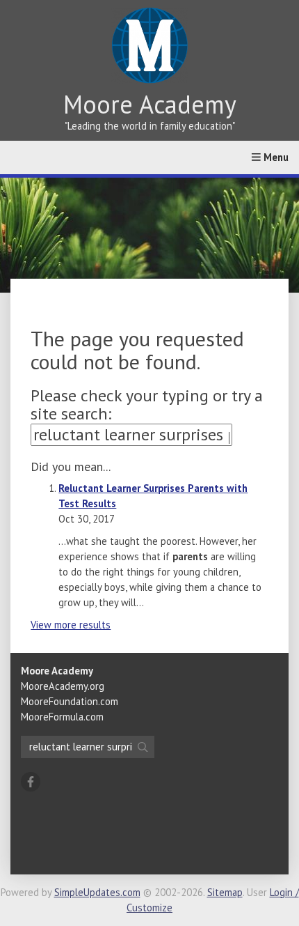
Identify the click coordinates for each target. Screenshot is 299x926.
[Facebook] (30, 781)
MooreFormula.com (62, 716)
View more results (71, 624)
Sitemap (225, 892)
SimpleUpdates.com (97, 892)
